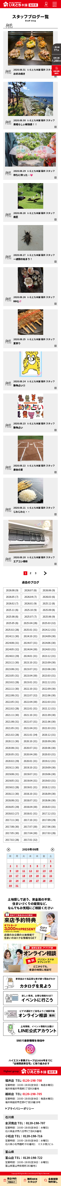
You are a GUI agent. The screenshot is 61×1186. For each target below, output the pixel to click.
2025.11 (12, 610)
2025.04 (30, 623)
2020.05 (12, 754)
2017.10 (30, 820)
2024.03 (49, 649)
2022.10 (30, 688)
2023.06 (49, 669)
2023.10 (30, 662)
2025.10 (30, 610)
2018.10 (30, 793)
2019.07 (30, 774)
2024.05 (12, 649)
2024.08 (12, 642)
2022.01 (30, 708)
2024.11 (12, 636)
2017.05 (12, 833)
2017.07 (30, 826)
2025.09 (49, 610)
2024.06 (49, 642)
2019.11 (12, 767)
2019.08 (12, 774)
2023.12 (49, 656)
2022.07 (30, 695)
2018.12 (49, 787)
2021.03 (49, 728)
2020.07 (30, 748)
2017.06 (49, 826)
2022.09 (49, 688)
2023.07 (30, 669)
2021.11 (12, 715)
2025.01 (30, 629)
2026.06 (49, 590)
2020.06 (49, 748)
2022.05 (12, 701)
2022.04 (30, 701)
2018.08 (12, 800)
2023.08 (12, 669)
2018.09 (49, 793)
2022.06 (49, 695)
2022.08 (12, 695)
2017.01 (30, 839)
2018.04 (30, 807)
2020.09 (49, 741)
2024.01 (30, 656)
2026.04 (30, 596)
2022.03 (49, 701)
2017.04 (30, 833)
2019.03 (49, 780)
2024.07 (30, 642)
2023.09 (49, 662)
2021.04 (30, 728)
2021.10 (30, 715)
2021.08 (12, 721)
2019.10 (30, 767)
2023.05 (12, 675)
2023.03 (49, 675)
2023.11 (12, 662)
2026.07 (30, 590)
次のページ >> (45, 573)
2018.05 (12, 807)
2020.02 (12, 761)
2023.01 (30, 682)
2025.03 (49, 623)
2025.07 (30, 616)
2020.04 (30, 754)
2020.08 (12, 748)
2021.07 (30, 721)
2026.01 (30, 603)
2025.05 (12, 623)
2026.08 (12, 590)
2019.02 (12, 787)
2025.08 (12, 616)
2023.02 (12, 682)
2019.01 (30, 787)
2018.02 (12, 813)
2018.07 (30, 800)
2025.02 (12, 629)
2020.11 (12, 741)
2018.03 (49, 807)
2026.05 (12, 596)
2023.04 (30, 675)
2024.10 (30, 636)
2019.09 (49, 767)
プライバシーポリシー (20, 1108)
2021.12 (49, 708)
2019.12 (49, 761)
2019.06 (49, 774)
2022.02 (12, 708)
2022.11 (12, 688)
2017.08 (12, 826)
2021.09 (49, 715)
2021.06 (49, 721)
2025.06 (49, 616)
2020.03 (49, 754)
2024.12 (49, 629)
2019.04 (30, 780)
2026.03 (49, 596)
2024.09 (49, 636)
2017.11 (12, 820)
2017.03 (49, 833)
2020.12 (49, 734)
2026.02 (12, 603)
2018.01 (30, 813)
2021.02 (12, 734)
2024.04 (30, 649)
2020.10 (30, 741)
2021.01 (30, 734)
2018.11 (12, 793)
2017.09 (49, 820)
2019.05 (12, 780)
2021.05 (12, 728)
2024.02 (12, 656)
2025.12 (49, 603)
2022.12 (49, 682)
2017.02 (12, 839)
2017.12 (49, 813)
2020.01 (30, 761)
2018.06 (49, 800)
